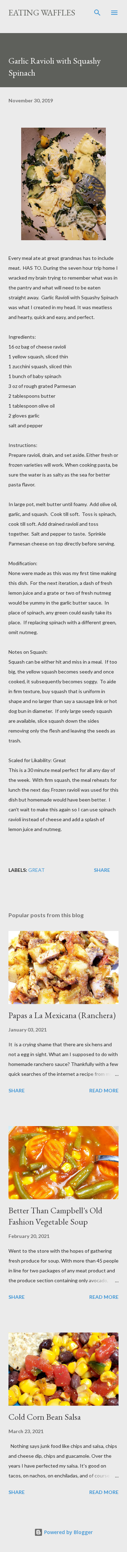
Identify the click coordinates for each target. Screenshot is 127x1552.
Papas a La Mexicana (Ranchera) (62, 1015)
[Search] (97, 12)
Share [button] (102, 870)
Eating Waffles (41, 12)
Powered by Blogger (68, 1532)
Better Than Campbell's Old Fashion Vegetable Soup (55, 1216)
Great (36, 870)
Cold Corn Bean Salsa (44, 1416)
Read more (104, 1090)
